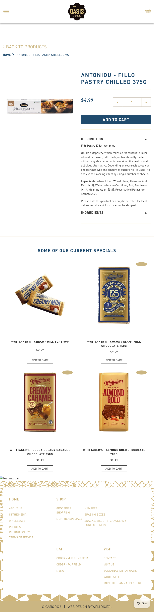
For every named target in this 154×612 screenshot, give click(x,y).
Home (7, 54)
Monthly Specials (69, 518)
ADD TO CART (116, 119)
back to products (26, 46)
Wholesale (17, 520)
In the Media (17, 514)
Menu (60, 570)
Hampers (90, 508)
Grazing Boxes (94, 514)
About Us (15, 508)
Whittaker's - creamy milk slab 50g (40, 341)
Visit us (109, 564)
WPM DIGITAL (102, 606)
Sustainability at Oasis (120, 570)
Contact (110, 558)
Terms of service (21, 537)
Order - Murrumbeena (72, 558)
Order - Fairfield (68, 564)
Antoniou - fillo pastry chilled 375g (43, 54)
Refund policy (19, 532)
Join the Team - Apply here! (123, 583)
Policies (15, 527)
